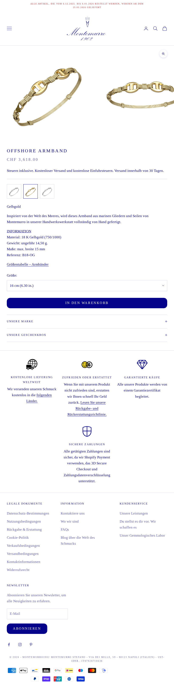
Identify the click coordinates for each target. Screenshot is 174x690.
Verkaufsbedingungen (23, 546)
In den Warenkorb (87, 303)
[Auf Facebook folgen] (9, 644)
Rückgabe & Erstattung (24, 529)
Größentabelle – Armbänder (28, 264)
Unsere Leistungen (134, 513)
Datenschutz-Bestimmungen (28, 513)
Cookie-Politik (18, 538)
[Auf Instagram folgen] (20, 644)
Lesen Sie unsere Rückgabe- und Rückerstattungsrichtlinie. (87, 408)
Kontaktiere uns (73, 513)
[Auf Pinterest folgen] (31, 644)
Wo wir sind (70, 521)
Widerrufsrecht (18, 570)
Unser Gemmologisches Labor (142, 535)
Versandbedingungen (23, 554)
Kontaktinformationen (23, 562)
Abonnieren (27, 628)
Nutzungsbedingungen (24, 521)
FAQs (65, 529)
